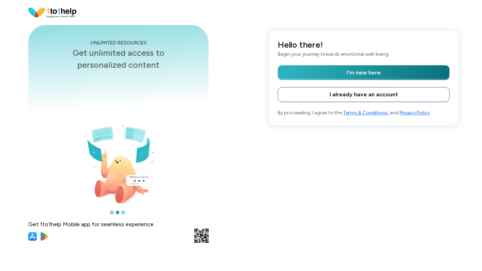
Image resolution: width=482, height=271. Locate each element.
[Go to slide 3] (123, 212)
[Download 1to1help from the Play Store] (44, 236)
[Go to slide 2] (117, 212)
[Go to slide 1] (112, 212)
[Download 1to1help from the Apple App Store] (32, 236)
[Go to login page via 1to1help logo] (52, 12)
